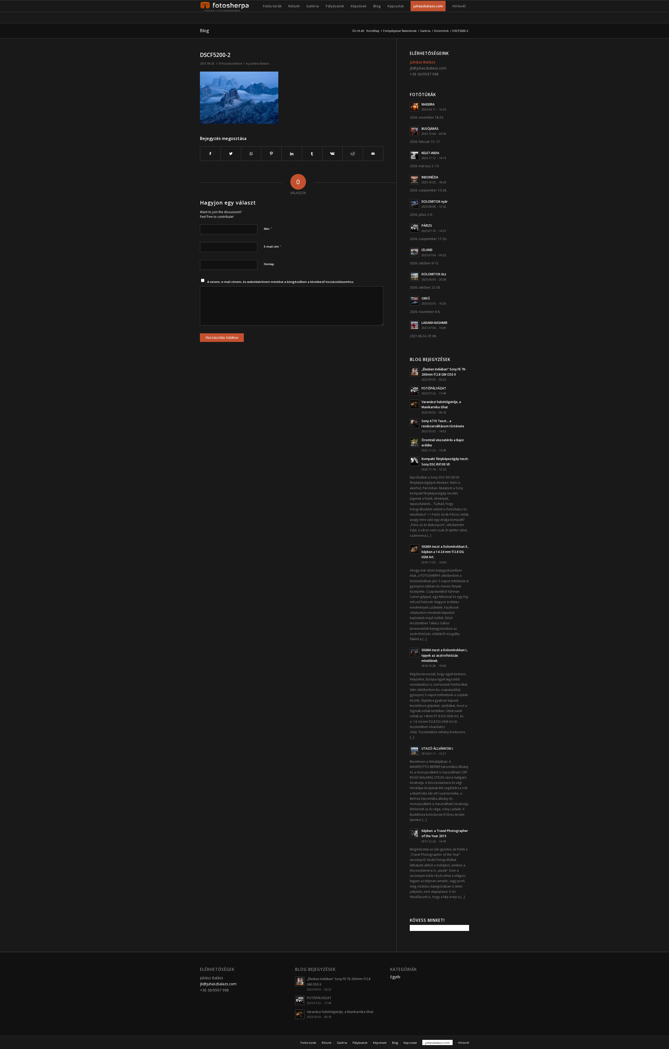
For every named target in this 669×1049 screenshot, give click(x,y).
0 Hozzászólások (230, 63)
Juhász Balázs (259, 63)
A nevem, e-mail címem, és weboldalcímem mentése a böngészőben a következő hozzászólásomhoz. (280, 282)
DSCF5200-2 (215, 55)
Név (268, 228)
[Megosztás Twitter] (231, 154)
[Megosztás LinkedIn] (292, 154)
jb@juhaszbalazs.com (428, 68)
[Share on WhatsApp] (251, 154)
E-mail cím (272, 246)
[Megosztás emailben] (373, 154)
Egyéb (395, 976)
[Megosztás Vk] (332, 154)
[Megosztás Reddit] (353, 154)
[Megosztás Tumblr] (312, 154)
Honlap (269, 264)
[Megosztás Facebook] (210, 154)
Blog (204, 30)
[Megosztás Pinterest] (271, 154)
